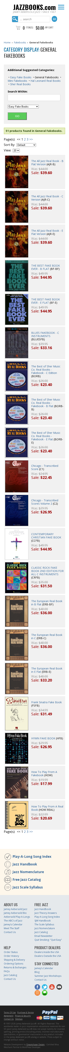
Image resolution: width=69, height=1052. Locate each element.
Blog (36, 972)
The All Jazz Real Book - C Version (47, 197)
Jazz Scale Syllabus (27, 887)
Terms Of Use (10, 1012)
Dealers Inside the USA (46, 952)
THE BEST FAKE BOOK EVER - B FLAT (45, 267)
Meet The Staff (11, 928)
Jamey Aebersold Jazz (15, 909)
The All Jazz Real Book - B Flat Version (47, 162)
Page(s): (9, 139)
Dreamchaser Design (35, 1044)
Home (7, 42)
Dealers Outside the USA (47, 956)
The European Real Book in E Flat (46, 670)
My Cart (49, 27)
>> (31, 139)
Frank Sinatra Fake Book (46, 702)
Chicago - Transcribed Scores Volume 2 (44, 501)
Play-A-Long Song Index (31, 856)
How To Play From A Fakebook (44, 773)
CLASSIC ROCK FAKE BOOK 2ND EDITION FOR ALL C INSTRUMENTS (47, 571)
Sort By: (9, 144)
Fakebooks (20, 42)
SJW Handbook (42, 920)
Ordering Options (13, 963)
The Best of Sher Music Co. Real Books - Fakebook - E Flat (45, 436)
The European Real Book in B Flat (46, 602)
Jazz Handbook (24, 864)
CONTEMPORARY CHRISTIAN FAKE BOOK (46, 535)
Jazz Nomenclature (28, 872)
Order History (11, 956)
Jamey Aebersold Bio (15, 913)
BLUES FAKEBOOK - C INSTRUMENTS (45, 334)
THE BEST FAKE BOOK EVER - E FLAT (45, 301)
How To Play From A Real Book (47, 808)
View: (7, 150)
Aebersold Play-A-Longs (17, 916)
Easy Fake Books (20, 77)
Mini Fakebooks (17, 81)
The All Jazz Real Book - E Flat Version (47, 232)
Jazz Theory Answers (45, 913)
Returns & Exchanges (15, 967)
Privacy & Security (23, 1015)
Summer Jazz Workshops (47, 976)
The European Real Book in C (46, 636)
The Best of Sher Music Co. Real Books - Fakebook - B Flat (45, 403)
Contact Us (10, 932)
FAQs (7, 971)
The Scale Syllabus (44, 924)
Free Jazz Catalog (26, 879)
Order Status (11, 952)
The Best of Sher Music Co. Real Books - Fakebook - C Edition (45, 369)
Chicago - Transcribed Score (44, 467)
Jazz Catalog (41, 932)
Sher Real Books (20, 84)
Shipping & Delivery (14, 959)
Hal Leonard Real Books (45, 81)
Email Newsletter (43, 936)
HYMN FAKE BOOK (43, 738)
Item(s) (29, 27)
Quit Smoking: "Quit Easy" (48, 939)
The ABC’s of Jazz (13, 920)
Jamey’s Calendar (13, 924)
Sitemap (18, 1019)
